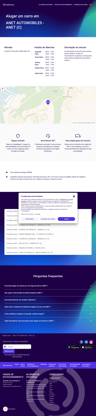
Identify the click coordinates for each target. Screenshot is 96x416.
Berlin (50, 391)
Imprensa (43, 364)
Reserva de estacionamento (33, 365)
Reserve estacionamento (11, 380)
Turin (50, 387)
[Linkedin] (86, 342)
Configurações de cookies (75, 365)
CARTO (93, 122)
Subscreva (8, 351)
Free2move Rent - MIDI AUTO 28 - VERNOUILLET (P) (24, 243)
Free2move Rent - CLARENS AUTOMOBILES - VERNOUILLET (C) (27, 239)
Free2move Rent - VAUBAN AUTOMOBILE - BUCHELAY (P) (25, 248)
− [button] (2, 91)
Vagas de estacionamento (63, 4)
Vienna (51, 389)
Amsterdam (52, 404)
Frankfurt (51, 396)
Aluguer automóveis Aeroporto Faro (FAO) (36, 384)
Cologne (51, 393)
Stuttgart (51, 402)
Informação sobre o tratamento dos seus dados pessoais (17, 355)
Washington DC (53, 381)
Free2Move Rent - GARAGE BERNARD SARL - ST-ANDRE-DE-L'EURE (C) (30, 234)
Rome (50, 385)
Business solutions (80, 4)
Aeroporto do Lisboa (7, 382)
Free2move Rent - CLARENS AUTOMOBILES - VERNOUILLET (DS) (28, 225)
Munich (51, 400)
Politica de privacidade (62, 365)
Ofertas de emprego (52, 365)
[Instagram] (91, 342)
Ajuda (17, 364)
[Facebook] (81, 342)
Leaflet (74, 122)
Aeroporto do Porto (7, 384)
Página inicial (6, 335)
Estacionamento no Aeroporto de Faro (12, 386)
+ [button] (2, 89)
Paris (50, 380)
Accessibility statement (86, 365)
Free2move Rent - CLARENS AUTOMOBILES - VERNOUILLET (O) (27, 229)
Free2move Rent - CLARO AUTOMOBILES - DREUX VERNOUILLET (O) (29, 252)
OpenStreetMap (81, 122)
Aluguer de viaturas (46, 4)
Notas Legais (23, 365)
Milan (50, 383)
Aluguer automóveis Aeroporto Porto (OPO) (36, 386)
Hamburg (51, 398)
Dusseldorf (52, 394)
